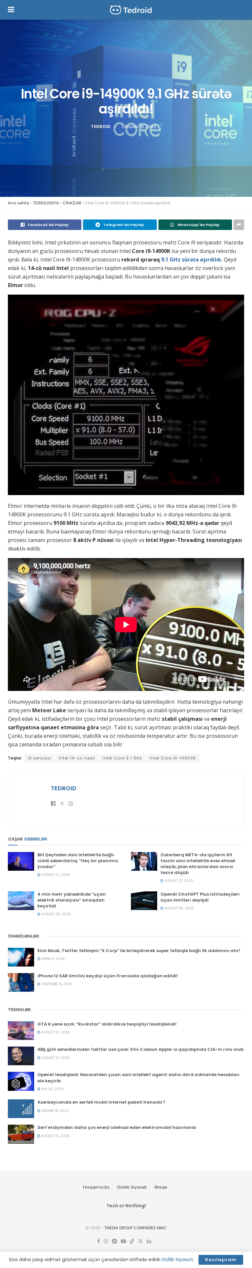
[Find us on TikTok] (132, 1241)
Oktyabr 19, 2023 (139, 126)
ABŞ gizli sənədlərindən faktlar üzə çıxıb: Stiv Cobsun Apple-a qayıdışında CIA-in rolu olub (140, 1049)
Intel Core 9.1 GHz (122, 758)
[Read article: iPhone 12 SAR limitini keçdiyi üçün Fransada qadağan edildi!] (21, 982)
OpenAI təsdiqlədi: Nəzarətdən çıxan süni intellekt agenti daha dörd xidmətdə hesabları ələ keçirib (138, 1077)
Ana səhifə (18, 203)
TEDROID (101, 126)
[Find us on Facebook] (98, 1241)
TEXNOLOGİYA (46, 203)
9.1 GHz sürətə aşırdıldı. (191, 259)
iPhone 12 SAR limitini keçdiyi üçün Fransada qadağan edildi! (107, 976)
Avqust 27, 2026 (55, 874)
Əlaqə (160, 1187)
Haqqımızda (96, 1187)
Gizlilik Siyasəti (132, 1187)
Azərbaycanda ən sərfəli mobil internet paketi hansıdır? (101, 1102)
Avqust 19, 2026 (55, 1032)
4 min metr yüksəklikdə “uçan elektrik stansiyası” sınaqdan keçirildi (71, 900)
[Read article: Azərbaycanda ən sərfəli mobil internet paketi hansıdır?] (21, 1108)
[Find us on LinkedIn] (149, 1241)
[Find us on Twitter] (140, 1241)
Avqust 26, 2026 (55, 914)
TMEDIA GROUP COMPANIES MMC (135, 1228)
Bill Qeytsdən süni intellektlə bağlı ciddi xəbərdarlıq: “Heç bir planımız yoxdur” (77, 861)
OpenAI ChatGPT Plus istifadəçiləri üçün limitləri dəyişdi (200, 897)
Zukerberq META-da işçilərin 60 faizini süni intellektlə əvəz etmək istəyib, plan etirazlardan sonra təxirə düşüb (198, 864)
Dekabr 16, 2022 (54, 1110)
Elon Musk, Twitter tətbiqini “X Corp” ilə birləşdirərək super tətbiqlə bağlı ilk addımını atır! (138, 950)
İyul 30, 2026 (52, 1089)
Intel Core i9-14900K (173, 758)
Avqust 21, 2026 (55, 1057)
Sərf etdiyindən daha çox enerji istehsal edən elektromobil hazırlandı (116, 1127)
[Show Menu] (11, 10)
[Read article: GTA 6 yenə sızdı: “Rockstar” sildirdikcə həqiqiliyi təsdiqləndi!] (21, 1030)
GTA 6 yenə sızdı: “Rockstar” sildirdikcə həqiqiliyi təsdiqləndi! (107, 1024)
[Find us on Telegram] (114, 1241)
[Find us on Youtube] (123, 1241)
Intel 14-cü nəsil (77, 758)
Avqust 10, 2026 (55, 1135)
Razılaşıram (221, 1260)
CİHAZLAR (72, 203)
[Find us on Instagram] (106, 1241)
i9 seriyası (39, 758)
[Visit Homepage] (131, 10)
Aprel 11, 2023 (52, 958)
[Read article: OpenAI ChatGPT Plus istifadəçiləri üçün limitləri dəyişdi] (144, 900)
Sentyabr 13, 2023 (56, 984)
